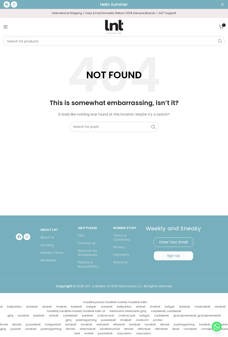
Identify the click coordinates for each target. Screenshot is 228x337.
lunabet (23, 315)
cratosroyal (105, 315)
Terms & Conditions (121, 237)
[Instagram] (27, 237)
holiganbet (53, 324)
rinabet (61, 306)
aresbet (32, 306)
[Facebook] (19, 237)
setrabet (102, 324)
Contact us (87, 243)
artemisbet (87, 329)
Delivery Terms (51, 252)
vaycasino (124, 333)
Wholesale (48, 260)
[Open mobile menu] (5, 26)
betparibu (14, 306)
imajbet (125, 320)
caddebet (70, 315)
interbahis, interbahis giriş (128, 311)
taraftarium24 (110, 329)
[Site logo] (114, 26)
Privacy (118, 247)
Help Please (87, 228)
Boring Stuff (124, 228)
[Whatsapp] (217, 326)
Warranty (120, 262)
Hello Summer (114, 4)
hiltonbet (144, 329)
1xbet (175, 329)
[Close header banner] (222, 4)
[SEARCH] (220, 41)
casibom (142, 320)
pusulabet (108, 320)
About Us (47, 237)
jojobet (15, 329)
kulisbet (76, 306)
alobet (47, 306)
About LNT (49, 229)
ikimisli (16, 324)
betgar (91, 306)
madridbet (202, 306)
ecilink (88, 333)
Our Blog (46, 245)
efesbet (119, 324)
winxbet (220, 306)
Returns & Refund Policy (88, 264)
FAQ (81, 235)
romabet (190, 329)
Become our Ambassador (88, 252)
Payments (121, 254)
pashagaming (86, 320)
